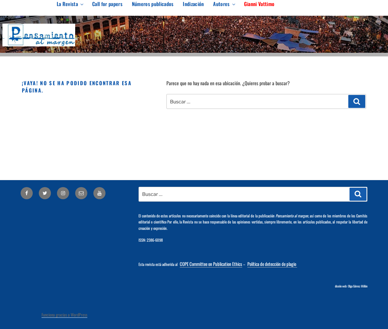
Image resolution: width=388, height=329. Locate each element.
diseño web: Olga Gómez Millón (351, 286)
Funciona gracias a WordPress (64, 314)
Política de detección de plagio (272, 263)
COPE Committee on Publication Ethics (211, 263)
